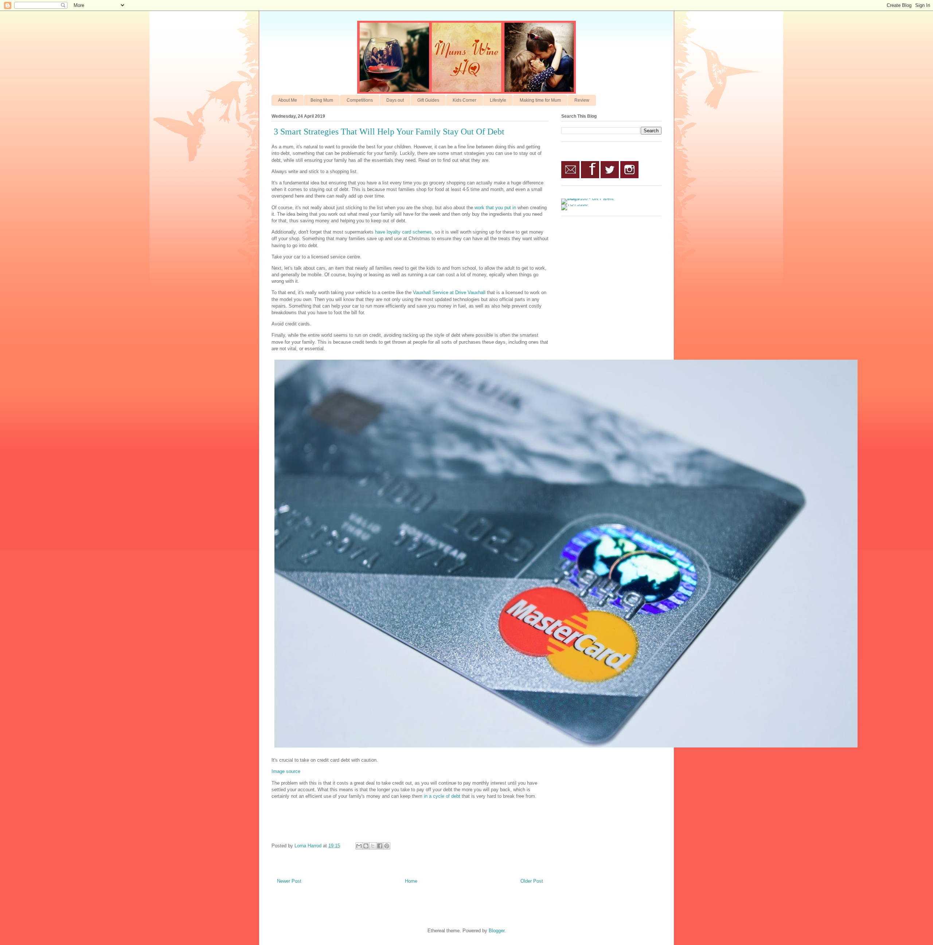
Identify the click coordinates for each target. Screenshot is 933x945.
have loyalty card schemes (403, 232)
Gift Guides (428, 100)
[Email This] (359, 846)
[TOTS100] (574, 204)
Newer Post (289, 881)
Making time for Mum (540, 100)
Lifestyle (498, 100)
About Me (287, 100)
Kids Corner (464, 100)
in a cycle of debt (442, 796)
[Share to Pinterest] (386, 846)
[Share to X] (372, 846)
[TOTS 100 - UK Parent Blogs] (591, 198)
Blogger (496, 930)
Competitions (360, 100)
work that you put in (495, 207)
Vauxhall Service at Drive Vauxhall (449, 292)
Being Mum (322, 100)
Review (581, 100)
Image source (286, 771)
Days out (395, 100)
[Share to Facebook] (379, 846)
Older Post (531, 881)
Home (411, 881)
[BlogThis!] (366, 846)
